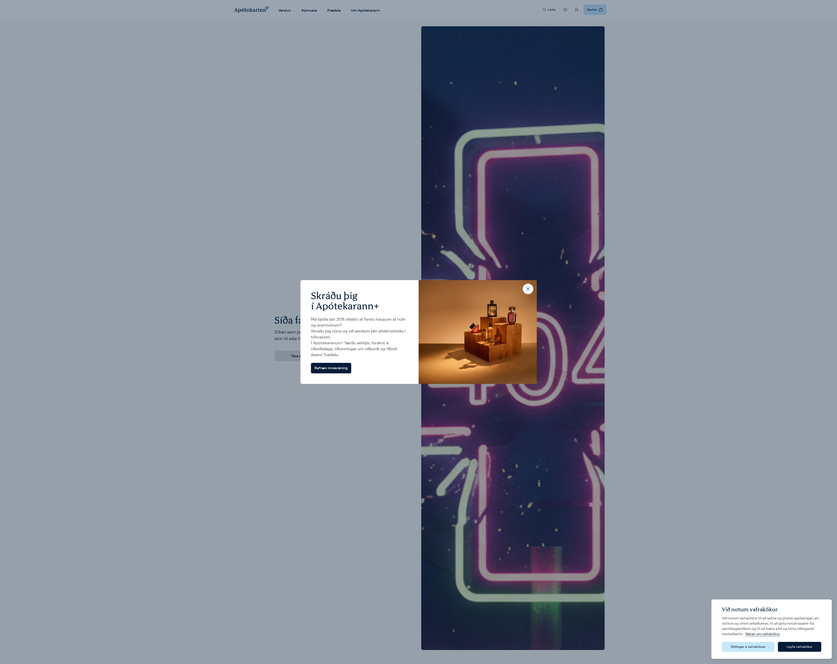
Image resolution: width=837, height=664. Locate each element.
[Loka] (528, 289)
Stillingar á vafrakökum (748, 647)
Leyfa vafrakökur (799, 647)
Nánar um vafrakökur (763, 634)
